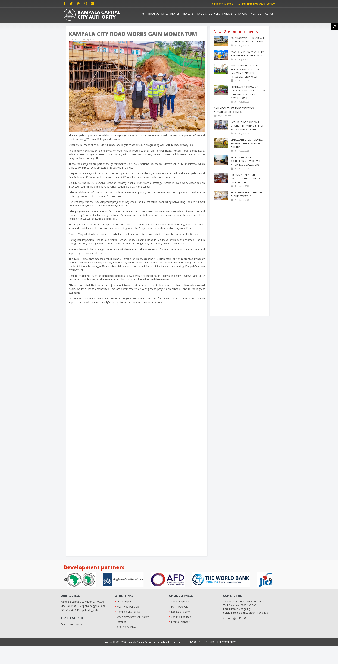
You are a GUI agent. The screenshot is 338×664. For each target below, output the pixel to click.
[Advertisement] (137, 529)
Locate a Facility (180, 611)
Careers (227, 13)
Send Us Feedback (181, 616)
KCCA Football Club (128, 606)
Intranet (121, 622)
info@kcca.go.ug (223, 3)
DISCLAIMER (210, 642)
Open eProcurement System (133, 616)
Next (270, 580)
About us (153, 13)
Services (214, 13)
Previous (65, 580)
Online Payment (180, 601)
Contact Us (266, 13)
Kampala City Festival (129, 611)
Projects (187, 13)
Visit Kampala (124, 601)
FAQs (252, 13)
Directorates (170, 13)
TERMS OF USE (194, 642)
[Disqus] (137, 361)
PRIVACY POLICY (227, 642)
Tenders (201, 13)
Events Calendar (180, 622)
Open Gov (241, 13)
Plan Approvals (179, 606)
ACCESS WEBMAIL (127, 627)
